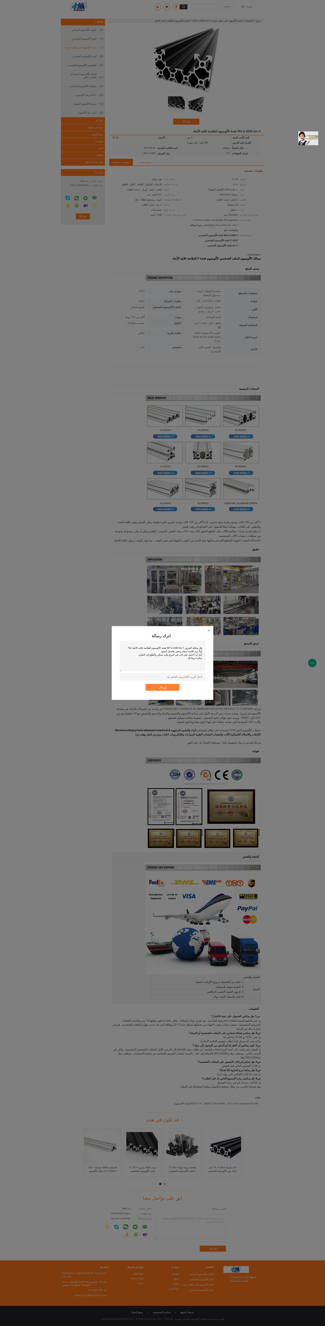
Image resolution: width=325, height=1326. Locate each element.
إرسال (163, 687)
